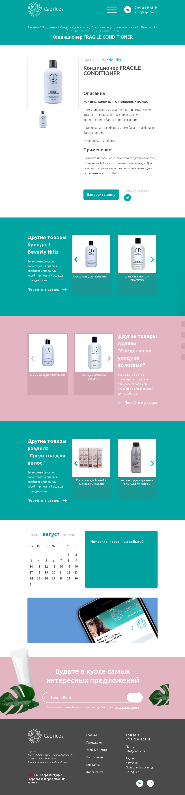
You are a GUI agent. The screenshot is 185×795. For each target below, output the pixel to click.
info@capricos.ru (146, 12)
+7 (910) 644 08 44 (145, 7)
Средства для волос (74, 27)
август (51, 534)
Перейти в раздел (43, 289)
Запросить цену (101, 194)
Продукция (49, 27)
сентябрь (70, 534)
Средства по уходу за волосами (114, 27)
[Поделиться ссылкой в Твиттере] (127, 197)
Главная (33, 27)
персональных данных (127, 707)
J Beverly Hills (148, 27)
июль (34, 534)
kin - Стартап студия (44, 775)
